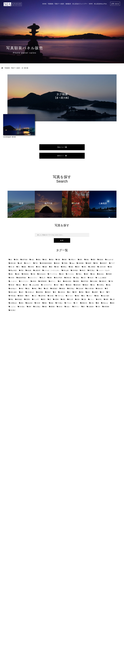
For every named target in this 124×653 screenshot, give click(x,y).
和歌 (78, 295)
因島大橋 (12, 263)
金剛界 (96, 292)
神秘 (35, 288)
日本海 (32, 266)
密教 (50, 277)
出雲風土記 (13, 303)
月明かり (73, 259)
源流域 (101, 259)
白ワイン (53, 281)
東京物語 (19, 299)
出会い (68, 306)
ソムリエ (12, 306)
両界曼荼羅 (43, 281)
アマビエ (68, 303)
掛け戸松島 (59, 277)
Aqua (72, 263)
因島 (81, 259)
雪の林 (12, 285)
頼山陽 (29, 270)
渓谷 (57, 285)
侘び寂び (12, 310)
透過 (71, 266)
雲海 (17, 259)
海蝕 (87, 259)
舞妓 (45, 303)
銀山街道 (29, 303)
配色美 (69, 285)
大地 (92, 303)
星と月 (43, 277)
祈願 (78, 299)
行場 (33, 274)
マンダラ (36, 299)
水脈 (57, 266)
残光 (45, 259)
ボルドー (28, 263)
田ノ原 (12, 266)
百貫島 (28, 299)
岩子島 (99, 299)
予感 (111, 281)
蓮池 (39, 259)
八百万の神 (102, 266)
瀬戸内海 (85, 281)
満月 (44, 299)
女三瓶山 (37, 306)
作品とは (105, 303)
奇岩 (22, 288)
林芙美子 (104, 263)
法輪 (109, 285)
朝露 (45, 266)
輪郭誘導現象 (22, 277)
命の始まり (13, 288)
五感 (84, 299)
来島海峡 (106, 306)
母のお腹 (65, 270)
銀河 (88, 292)
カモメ (90, 295)
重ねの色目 (13, 270)
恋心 (28, 288)
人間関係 (92, 266)
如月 (22, 292)
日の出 (60, 306)
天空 (98, 306)
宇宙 (36, 263)
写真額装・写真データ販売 (12, 68)
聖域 (96, 263)
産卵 (30, 306)
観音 (113, 303)
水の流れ (22, 306)
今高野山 (101, 285)
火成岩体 (90, 306)
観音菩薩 (40, 292)
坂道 (110, 266)
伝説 (32, 259)
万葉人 (80, 274)
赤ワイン (76, 306)
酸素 (24, 266)
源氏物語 (54, 288)
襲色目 (86, 285)
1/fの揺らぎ (30, 292)
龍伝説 (58, 263)
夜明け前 (68, 277)
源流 (22, 303)
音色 (39, 266)
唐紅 (11, 274)
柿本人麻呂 (13, 292)
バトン (92, 299)
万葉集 (65, 263)
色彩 (19, 285)
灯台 (93, 285)
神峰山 (64, 266)
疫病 (63, 299)
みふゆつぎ (110, 259)
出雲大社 (62, 292)
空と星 (71, 299)
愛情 (94, 259)
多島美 (34, 281)
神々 (28, 295)
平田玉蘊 (12, 295)
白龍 (18, 274)
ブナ (76, 303)
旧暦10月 (103, 281)
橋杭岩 (63, 288)
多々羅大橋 (90, 288)
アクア (113, 263)
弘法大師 (80, 288)
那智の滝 (84, 303)
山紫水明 (37, 270)
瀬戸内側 (24, 259)
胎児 (78, 266)
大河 (84, 277)
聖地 (11, 299)
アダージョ (60, 295)
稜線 (52, 303)
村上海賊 (94, 281)
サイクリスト (24, 281)
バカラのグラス (47, 285)
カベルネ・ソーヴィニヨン (51, 270)
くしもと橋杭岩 (101, 277)
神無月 (49, 292)
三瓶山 (77, 277)
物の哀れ (101, 274)
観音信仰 (77, 285)
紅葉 (26, 285)
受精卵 (110, 274)
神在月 (83, 270)
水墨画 (56, 299)
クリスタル (71, 274)
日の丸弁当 (42, 274)
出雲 (47, 288)
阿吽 (75, 292)
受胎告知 (26, 274)
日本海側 (75, 270)
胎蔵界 (89, 263)
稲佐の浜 (100, 288)
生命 (93, 274)
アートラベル (53, 274)
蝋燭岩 (77, 281)
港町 (87, 274)
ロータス (70, 295)
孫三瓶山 (71, 288)
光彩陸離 (80, 263)
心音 (113, 299)
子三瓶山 (59, 303)
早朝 (22, 270)
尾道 (52, 259)
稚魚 (97, 295)
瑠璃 (106, 299)
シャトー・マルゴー (104, 270)
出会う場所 (106, 295)
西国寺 (21, 295)
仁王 (103, 292)
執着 (45, 306)
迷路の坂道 (68, 281)
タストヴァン (33, 277)
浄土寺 (91, 277)
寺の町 (38, 303)
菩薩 (82, 292)
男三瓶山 (91, 270)
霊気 (85, 266)
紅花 (62, 274)
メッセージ (13, 281)
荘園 (58, 259)
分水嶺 (51, 295)
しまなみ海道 (35, 285)
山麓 (20, 263)
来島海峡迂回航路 (47, 263)
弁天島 (12, 277)
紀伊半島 (42, 295)
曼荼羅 (52, 306)
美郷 (65, 259)
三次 (35, 295)
